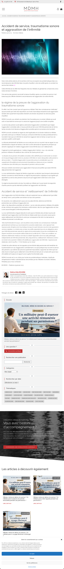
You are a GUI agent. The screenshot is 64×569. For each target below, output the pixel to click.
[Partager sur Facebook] (16, 293)
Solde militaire (29, 401)
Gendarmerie (56, 392)
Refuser (32, 558)
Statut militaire (39, 401)
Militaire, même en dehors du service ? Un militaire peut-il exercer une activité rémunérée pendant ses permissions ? (15, 498)
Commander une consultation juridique (20, 447)
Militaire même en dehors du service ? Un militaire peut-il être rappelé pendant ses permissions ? (45, 498)
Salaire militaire (9, 401)
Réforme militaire (52, 398)
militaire (7, 398)
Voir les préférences (32, 563)
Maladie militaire (39, 395)
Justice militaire (18, 395)
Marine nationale (49, 395)
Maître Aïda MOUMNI (17, 272)
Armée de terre (17, 392)
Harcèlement (8, 395)
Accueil (4, 15)
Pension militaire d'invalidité (29, 398)
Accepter (32, 553)
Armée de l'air (8, 392)
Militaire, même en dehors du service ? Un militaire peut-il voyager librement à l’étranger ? (17, 534)
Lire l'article (7, 503)
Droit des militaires (18, 33)
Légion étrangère (28, 395)
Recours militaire (42, 398)
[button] (61, 539)
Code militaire (26, 392)
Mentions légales (32, 566)
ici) (14, 85)
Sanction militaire (19, 401)
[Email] (20, 293)
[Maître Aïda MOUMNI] (6, 277)
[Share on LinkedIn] (23, 293)
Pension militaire (16, 398)
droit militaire (47, 392)
